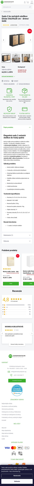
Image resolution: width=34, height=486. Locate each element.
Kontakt (4, 420)
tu (19, 471)
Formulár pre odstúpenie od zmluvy (11, 414)
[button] (31, 333)
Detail (11, 283)
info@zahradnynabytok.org (18, 371)
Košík (3, 439)
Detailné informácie (7, 76)
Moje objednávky (6, 430)
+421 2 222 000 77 (19, 375)
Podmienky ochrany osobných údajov (12, 417)
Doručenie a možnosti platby (9, 406)
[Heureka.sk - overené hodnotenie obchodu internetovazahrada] (17, 390)
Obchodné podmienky (8, 409)
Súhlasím (17, 481)
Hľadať (30, 7)
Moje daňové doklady (7, 433)
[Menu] (32, 2)
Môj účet (4, 427)
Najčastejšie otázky (7, 403)
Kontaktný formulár (17, 380)
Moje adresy (5, 436)
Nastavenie (17, 475)
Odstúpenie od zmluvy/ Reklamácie (11, 412)
